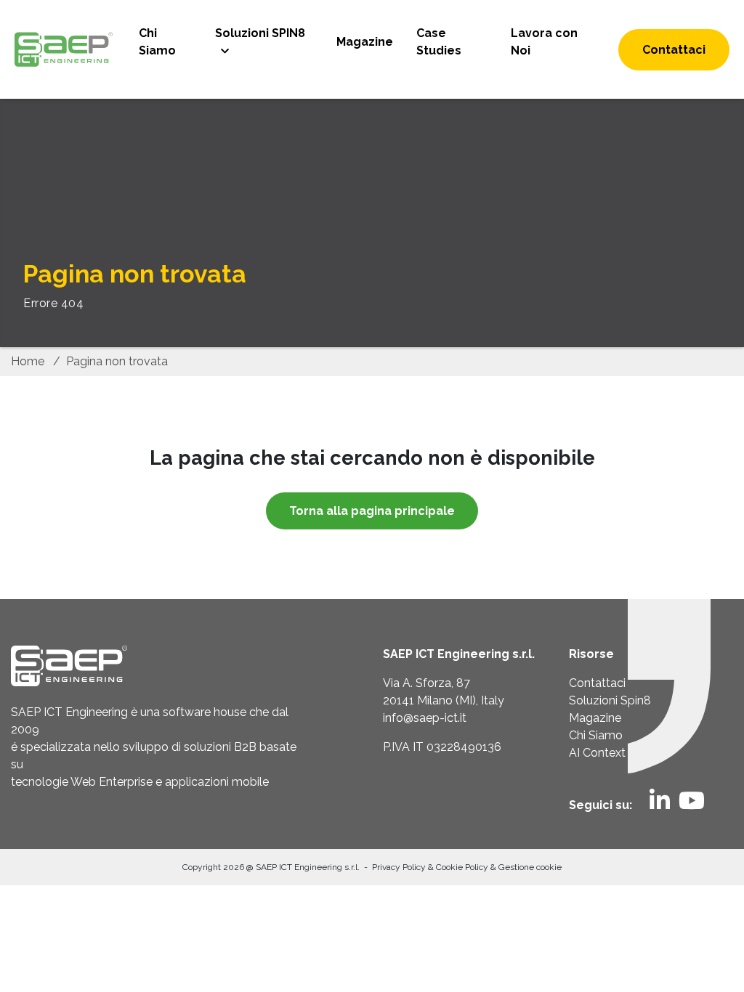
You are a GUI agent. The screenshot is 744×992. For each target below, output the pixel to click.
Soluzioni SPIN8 (260, 33)
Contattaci (673, 50)
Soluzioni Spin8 (610, 700)
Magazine (364, 42)
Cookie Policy (463, 867)
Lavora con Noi (544, 41)
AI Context (597, 753)
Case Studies (438, 41)
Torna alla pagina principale (372, 511)
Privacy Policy (400, 867)
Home (27, 361)
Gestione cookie (530, 867)
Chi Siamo (157, 41)
